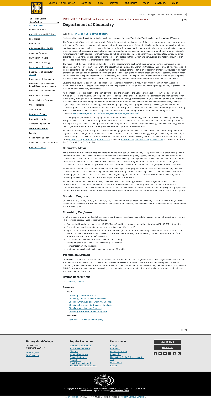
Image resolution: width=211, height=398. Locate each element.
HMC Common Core (38, 58)
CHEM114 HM (127, 139)
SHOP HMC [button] (167, 347)
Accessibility (75, 360)
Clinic (100, 3)
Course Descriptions (38, 119)
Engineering (115, 354)
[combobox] (162, 14)
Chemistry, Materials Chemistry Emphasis (88, 311)
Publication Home (37, 29)
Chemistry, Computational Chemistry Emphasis (90, 302)
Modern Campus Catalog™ (133, 397)
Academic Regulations (39, 123)
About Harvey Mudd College (42, 34)
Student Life (131, 3)
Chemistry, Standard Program (82, 295)
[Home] (36, 8)
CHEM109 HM (103, 139)
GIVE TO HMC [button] (167, 342)
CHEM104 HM (89, 139)
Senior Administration (39, 138)
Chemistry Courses (75, 281)
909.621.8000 (32, 352)
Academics (86, 3)
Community (160, 3)
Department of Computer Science (41, 73)
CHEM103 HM (75, 139)
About (146, 3)
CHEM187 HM (156, 139)
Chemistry (115, 348)
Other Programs (36, 105)
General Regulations (38, 128)
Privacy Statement (78, 357)
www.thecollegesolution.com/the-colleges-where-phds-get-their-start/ (106, 113)
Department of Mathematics (42, 90)
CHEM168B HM (142, 139)
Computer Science (118, 351)
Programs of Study (38, 114)
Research (114, 3)
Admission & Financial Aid (41, 48)
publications (73, 397)
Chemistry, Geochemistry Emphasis (85, 308)
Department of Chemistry (41, 67)
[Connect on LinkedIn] (174, 353)
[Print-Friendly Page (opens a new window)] (182, 20)
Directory (74, 351)
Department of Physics (39, 95)
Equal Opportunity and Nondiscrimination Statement (83, 364)
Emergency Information (80, 345)
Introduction (34, 39)
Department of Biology (39, 62)
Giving (175, 3)
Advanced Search (37, 25)
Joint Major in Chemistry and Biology (89, 34)
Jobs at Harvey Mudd (80, 348)
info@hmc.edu (32, 355)
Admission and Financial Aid (62, 3)
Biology (113, 345)
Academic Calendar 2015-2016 (43, 142)
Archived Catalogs (37, 147)
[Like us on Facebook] (155, 353)
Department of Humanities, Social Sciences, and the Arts (42, 84)
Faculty (32, 133)
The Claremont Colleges (119, 391)
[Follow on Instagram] (179, 353)
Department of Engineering (41, 79)
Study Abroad (35, 109)
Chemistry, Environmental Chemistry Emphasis (90, 305)
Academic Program (38, 53)
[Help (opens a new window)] (185, 20)
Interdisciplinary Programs (41, 100)
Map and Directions (79, 354)
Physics (113, 365)
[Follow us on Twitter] (160, 353)
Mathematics (116, 362)
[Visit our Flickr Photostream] (169, 353)
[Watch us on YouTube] (165, 353)
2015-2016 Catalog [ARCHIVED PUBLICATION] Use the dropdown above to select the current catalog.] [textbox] (162, 15)
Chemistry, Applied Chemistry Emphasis (87, 298)
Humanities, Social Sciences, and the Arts (127, 358)
